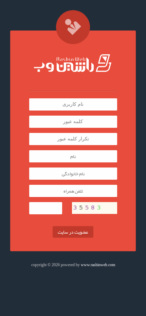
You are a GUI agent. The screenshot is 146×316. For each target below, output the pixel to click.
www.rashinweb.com (98, 264)
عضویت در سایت (73, 232)
